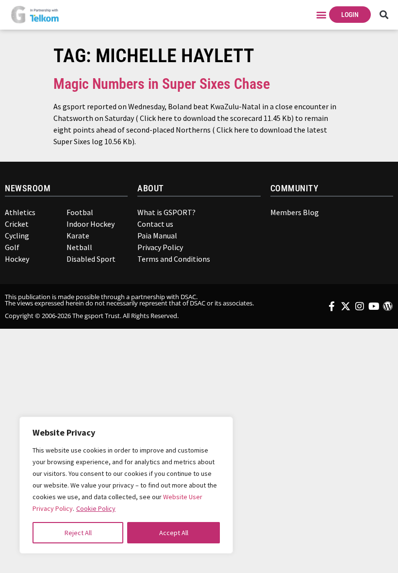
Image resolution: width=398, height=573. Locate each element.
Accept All (173, 532)
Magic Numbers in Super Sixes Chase (161, 83)
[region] (126, 485)
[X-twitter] (345, 306)
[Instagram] (360, 306)
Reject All (78, 532)
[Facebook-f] (331, 306)
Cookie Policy (96, 508)
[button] (321, 15)
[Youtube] (374, 306)
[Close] (219, 428)
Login (350, 14)
